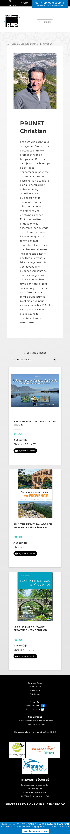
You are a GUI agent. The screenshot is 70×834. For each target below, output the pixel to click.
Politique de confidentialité (34, 792)
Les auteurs (27, 44)
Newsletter (35, 702)
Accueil (15, 44)
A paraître (35, 690)
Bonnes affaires (35, 683)
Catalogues (35, 694)
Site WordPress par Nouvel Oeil (35, 796)
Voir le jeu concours (35, 831)
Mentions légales (34, 788)
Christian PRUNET (24, 444)
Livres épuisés (35, 686)
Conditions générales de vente (34, 785)
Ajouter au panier (27, 450)
